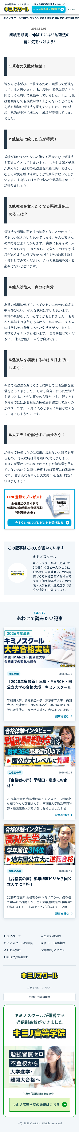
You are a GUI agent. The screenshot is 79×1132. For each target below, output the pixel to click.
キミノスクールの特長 (18, 943)
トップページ (12, 936)
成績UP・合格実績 (52, 943)
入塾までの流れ (50, 936)
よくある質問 (12, 950)
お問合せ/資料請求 (15, 957)
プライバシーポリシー (39, 987)
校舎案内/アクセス (52, 950)
